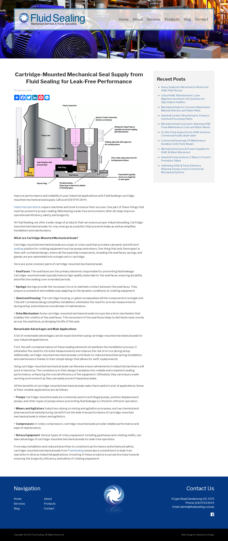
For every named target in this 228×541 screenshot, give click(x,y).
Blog (187, 19)
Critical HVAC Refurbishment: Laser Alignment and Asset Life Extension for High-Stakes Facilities (183, 99)
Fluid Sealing (76, 450)
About (138, 19)
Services (154, 19)
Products (172, 19)
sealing (18, 248)
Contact (201, 19)
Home (124, 19)
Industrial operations (27, 207)
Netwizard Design (205, 534)
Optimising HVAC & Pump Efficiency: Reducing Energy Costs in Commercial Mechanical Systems (182, 169)
